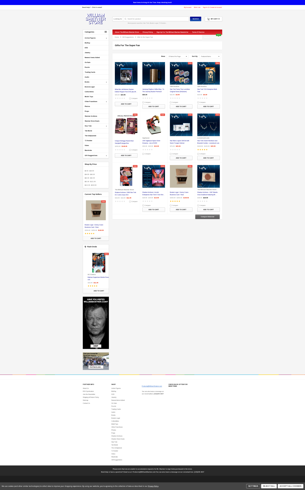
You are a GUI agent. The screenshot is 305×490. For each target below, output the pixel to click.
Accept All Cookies (290, 486)
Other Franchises (117, 427)
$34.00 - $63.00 (90, 174)
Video (113, 454)
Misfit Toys (114, 424)
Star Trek (114, 442)
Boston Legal (115, 418)
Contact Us (86, 403)
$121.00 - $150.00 (90, 185)
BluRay (113, 391)
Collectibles (115, 421)
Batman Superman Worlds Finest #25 (95, 278)
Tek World (114, 445)
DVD (112, 394)
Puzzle (113, 406)
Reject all (269, 486)
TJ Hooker (114, 451)
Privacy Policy (153, 486)
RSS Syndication (88, 391)
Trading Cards (116, 409)
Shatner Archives (116, 436)
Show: (163, 56)
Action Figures (116, 388)
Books (113, 415)
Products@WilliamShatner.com (152, 386)
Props (113, 433)
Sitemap (85, 400)
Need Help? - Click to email (92, 7)
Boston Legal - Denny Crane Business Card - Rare (94, 226)
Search (196, 19)
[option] (96, 219)
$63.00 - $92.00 (90, 178)
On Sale (114, 403)
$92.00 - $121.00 (90, 181)
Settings (253, 486)
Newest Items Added (118, 400)
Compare (134, 98)
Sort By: (195, 56)
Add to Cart (96, 238)
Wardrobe (114, 457)
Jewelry (113, 397)
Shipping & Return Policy (91, 397)
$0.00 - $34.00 (89, 171)
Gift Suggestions (116, 460)
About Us (86, 388)
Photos (113, 430)
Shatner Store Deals (211, 37)
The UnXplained (116, 448)
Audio (113, 412)
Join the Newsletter (89, 394)
